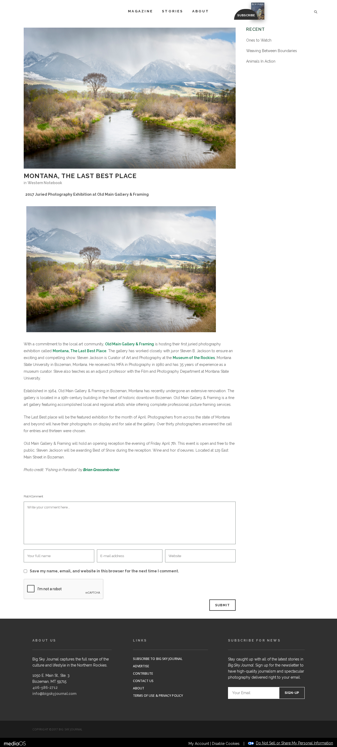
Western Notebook (45, 183)
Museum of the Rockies (194, 358)
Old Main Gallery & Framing (129, 344)
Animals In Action (260, 61)
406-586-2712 (45, 687)
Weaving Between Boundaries (271, 51)
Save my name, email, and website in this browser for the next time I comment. (104, 571)
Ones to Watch (258, 40)
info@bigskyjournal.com (54, 694)
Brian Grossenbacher (101, 470)
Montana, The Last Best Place (79, 351)
